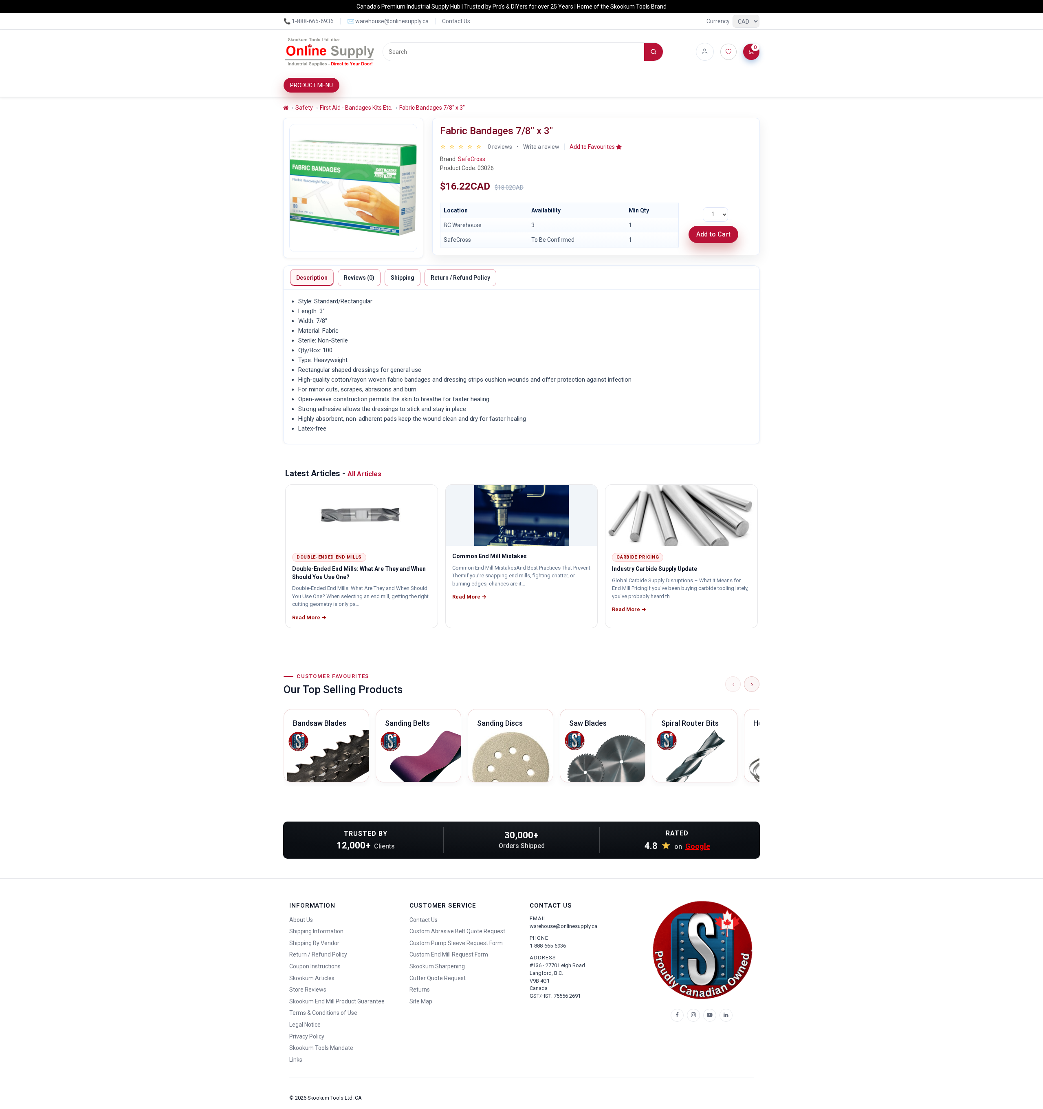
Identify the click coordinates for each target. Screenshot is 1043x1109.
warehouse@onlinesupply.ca (563, 926)
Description (312, 277)
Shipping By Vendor (314, 943)
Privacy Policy (306, 1036)
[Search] (653, 52)
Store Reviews (307, 989)
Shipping (402, 277)
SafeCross (471, 159)
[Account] (705, 52)
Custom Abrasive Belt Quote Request (457, 931)
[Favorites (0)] (728, 52)
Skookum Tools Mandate (321, 1048)
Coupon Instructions (315, 966)
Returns (419, 989)
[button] (596, 147)
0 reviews (500, 147)
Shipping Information (316, 931)
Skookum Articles (311, 978)
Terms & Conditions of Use (323, 1013)
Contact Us (456, 21)
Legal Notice (305, 1024)
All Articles (364, 474)
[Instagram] (693, 1015)
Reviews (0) (359, 277)
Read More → (309, 617)
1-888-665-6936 (548, 946)
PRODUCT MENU (311, 85)
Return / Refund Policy (460, 277)
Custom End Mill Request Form (448, 954)
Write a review (541, 147)
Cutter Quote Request (437, 978)
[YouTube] (709, 1015)
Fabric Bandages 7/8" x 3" (432, 107)
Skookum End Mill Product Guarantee (337, 1001)
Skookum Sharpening (437, 966)
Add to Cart (713, 234)
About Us (301, 920)
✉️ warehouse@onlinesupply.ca (388, 21)
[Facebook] (677, 1015)
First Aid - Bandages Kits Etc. (356, 107)
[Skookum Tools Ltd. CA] (330, 51)
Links (295, 1059)
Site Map (420, 1001)
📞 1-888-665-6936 (309, 21)
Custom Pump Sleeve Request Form (456, 943)
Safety (304, 107)
